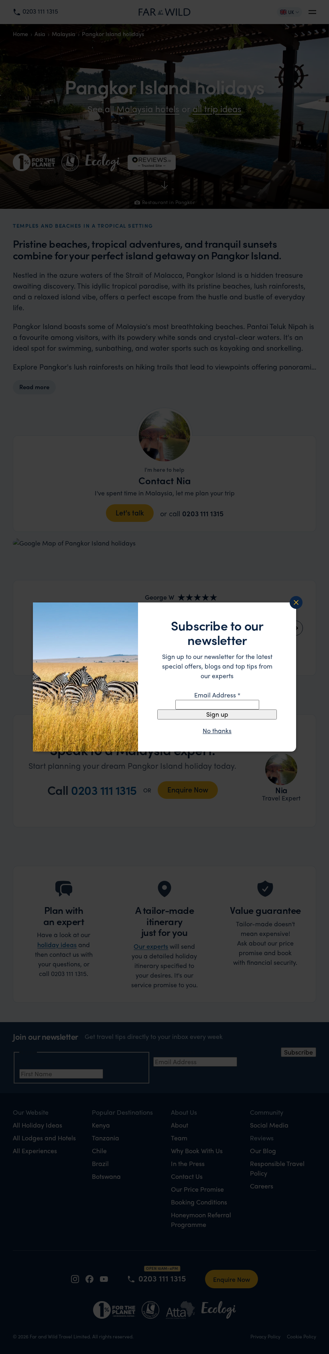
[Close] (296, 602)
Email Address (217, 694)
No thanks (217, 730)
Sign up (217, 714)
